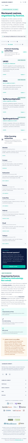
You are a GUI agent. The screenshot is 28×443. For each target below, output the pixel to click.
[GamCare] (22, 407)
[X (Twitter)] (3, 374)
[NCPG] (10, 403)
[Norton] (21, 423)
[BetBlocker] (17, 410)
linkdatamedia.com (19, 440)
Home (3, 5)
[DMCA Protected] (17, 420)
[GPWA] (10, 420)
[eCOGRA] (7, 410)
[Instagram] (9, 374)
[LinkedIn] (6, 374)
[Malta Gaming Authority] (18, 403)
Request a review (14, 266)
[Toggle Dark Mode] (21, 2)
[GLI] (16, 407)
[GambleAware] (7, 407)
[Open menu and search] (24, 2)
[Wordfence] (10, 423)
